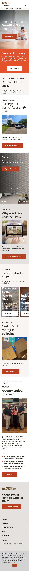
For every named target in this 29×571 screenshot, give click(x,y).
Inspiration (5, 523)
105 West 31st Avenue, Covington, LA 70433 (12, 543)
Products (5, 519)
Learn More (13, 68)
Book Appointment (12, 506)
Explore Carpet (9, 169)
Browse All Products (11, 145)
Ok (14, 565)
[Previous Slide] (11, 188)
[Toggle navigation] (25, 5)
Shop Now (8, 36)
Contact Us (8, 474)
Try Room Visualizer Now (12, 257)
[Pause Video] (23, 240)
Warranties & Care (7, 527)
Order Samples (9, 371)
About (4, 531)
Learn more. (11, 562)
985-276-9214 (5, 5)
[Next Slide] (17, 188)
